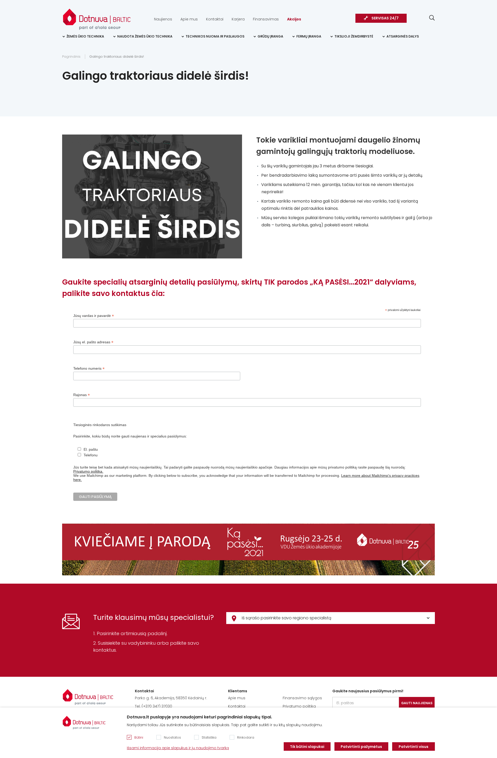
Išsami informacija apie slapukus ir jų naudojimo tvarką (178, 747)
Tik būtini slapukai (307, 746)
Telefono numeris (89, 368)
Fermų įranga (308, 36)
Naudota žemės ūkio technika (144, 36)
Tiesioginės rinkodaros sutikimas (99, 425)
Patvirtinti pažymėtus (361, 746)
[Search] (432, 18)
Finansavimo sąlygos (302, 698)
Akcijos (294, 19)
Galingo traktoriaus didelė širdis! (116, 56)
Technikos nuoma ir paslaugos (215, 36)
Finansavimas (266, 19)
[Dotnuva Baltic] (96, 16)
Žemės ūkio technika (85, 36)
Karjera (238, 19)
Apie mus (189, 19)
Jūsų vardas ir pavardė (93, 315)
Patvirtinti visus (413, 746)
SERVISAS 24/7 (385, 18)
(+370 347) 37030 (157, 706)
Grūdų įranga (270, 36)
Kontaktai (214, 19)
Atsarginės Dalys (402, 36)
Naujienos (163, 19)
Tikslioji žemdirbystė (353, 36)
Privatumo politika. (88, 471)
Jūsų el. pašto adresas (93, 342)
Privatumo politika (299, 706)
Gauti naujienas (417, 703)
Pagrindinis (71, 56)
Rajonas (81, 394)
